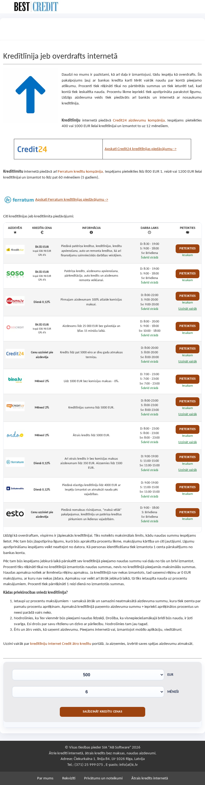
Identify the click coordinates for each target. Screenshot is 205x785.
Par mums (45, 778)
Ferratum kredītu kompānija (80, 172)
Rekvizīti (68, 778)
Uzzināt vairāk (187, 308)
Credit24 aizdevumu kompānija (139, 121)
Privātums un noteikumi (103, 778)
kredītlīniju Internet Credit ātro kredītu (60, 644)
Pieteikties (187, 248)
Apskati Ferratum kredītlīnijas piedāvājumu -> (71, 200)
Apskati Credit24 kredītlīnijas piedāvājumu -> (140, 149)
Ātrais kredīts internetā (149, 778)
